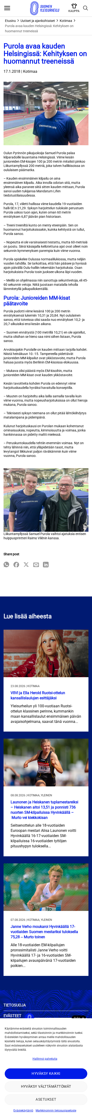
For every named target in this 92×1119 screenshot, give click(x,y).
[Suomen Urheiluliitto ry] (45, 8)
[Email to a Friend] (36, 565)
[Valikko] (7, 8)
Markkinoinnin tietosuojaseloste (56, 1110)
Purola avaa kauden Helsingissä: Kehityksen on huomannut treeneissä (39, 28)
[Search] (85, 8)
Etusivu (10, 21)
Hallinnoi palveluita (45, 1058)
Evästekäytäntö (23, 1110)
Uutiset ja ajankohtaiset (38, 21)
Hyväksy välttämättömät (46, 1086)
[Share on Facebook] (16, 565)
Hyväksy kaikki (46, 1073)
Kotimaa (66, 21)
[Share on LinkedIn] (46, 565)
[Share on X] (26, 565)
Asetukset (46, 1099)
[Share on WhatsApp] (6, 565)
